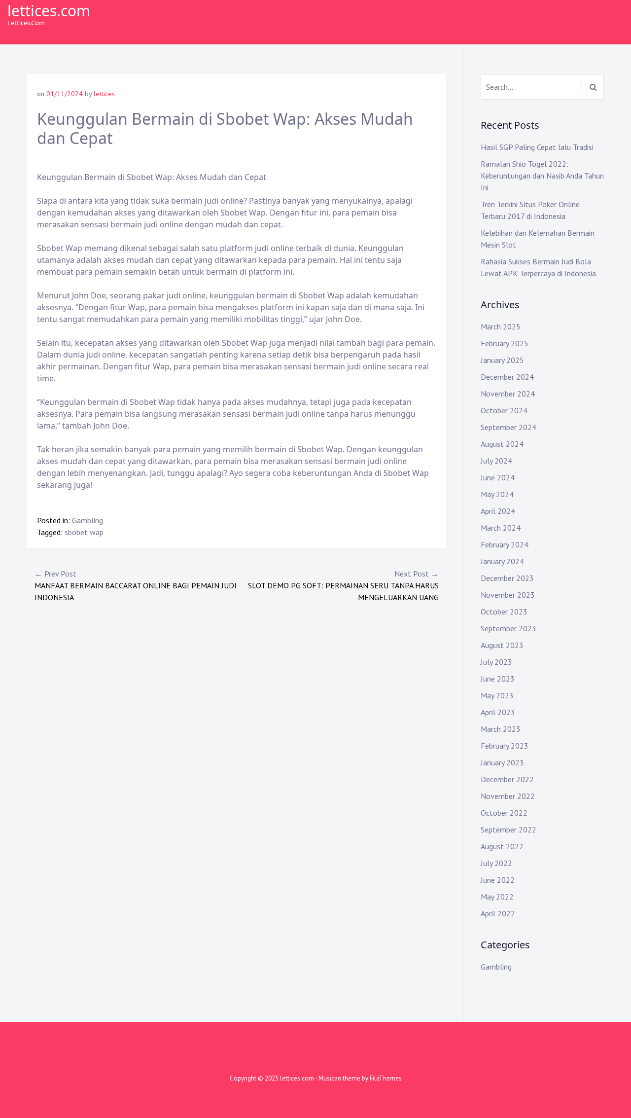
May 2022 (497, 897)
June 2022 (498, 880)
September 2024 (508, 427)
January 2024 (502, 561)
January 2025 (502, 360)
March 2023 (501, 729)
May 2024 (497, 494)
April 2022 (498, 913)
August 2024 (502, 444)
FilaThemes (386, 1078)
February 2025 (504, 343)
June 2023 (498, 679)
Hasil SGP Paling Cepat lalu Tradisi (537, 147)
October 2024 (504, 410)
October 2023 (504, 611)
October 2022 (504, 813)
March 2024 (501, 528)
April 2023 (498, 712)
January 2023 (502, 762)
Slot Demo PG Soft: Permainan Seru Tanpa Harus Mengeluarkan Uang (343, 585)
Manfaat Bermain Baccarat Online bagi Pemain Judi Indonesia (136, 585)
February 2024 (504, 544)
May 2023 (497, 695)
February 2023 (504, 746)
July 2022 (496, 863)
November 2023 (508, 595)
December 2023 (507, 578)
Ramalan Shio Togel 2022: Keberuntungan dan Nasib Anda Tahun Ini (542, 175)
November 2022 (508, 796)
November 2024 (508, 393)
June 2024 (498, 477)
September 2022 (508, 829)
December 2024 (507, 377)
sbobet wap (84, 532)
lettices (104, 93)
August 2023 (502, 645)
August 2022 (502, 846)
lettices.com (48, 10)
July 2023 (496, 662)
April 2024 (498, 511)
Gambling (87, 520)
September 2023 (508, 628)
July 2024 (496, 461)
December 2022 (507, 779)
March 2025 (501, 326)
